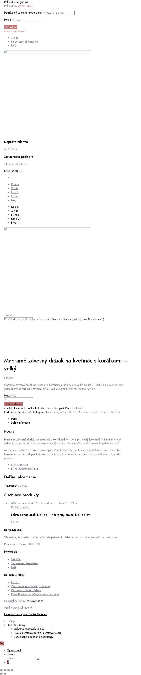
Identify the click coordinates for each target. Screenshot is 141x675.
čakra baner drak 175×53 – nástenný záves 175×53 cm (50, 514)
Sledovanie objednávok (24, 563)
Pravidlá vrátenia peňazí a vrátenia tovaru (35, 594)
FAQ (13, 567)
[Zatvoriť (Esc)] (12, 670)
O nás (14, 211)
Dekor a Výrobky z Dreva (61, 412)
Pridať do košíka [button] (20, 507)
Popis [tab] (14, 419)
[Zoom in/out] (1, 670)
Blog (13, 223)
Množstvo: (10, 396)
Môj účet (16, 559)
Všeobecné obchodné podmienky (30, 586)
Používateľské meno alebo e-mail (24, 13)
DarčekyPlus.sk (34, 601)
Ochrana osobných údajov (26, 590)
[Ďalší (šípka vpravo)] (5, 673)
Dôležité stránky (16, 625)
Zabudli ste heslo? (14, 31)
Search (11, 654)
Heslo (8, 20)
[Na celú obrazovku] (5, 670)
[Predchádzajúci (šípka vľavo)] (1, 673)
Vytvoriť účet (25, 6)
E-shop (15, 215)
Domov (15, 207)
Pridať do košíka (13, 404)
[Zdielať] (8, 670)
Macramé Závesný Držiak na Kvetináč (99, 412)
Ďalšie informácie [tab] (21, 423)
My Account (14, 650)
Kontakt (15, 219)
